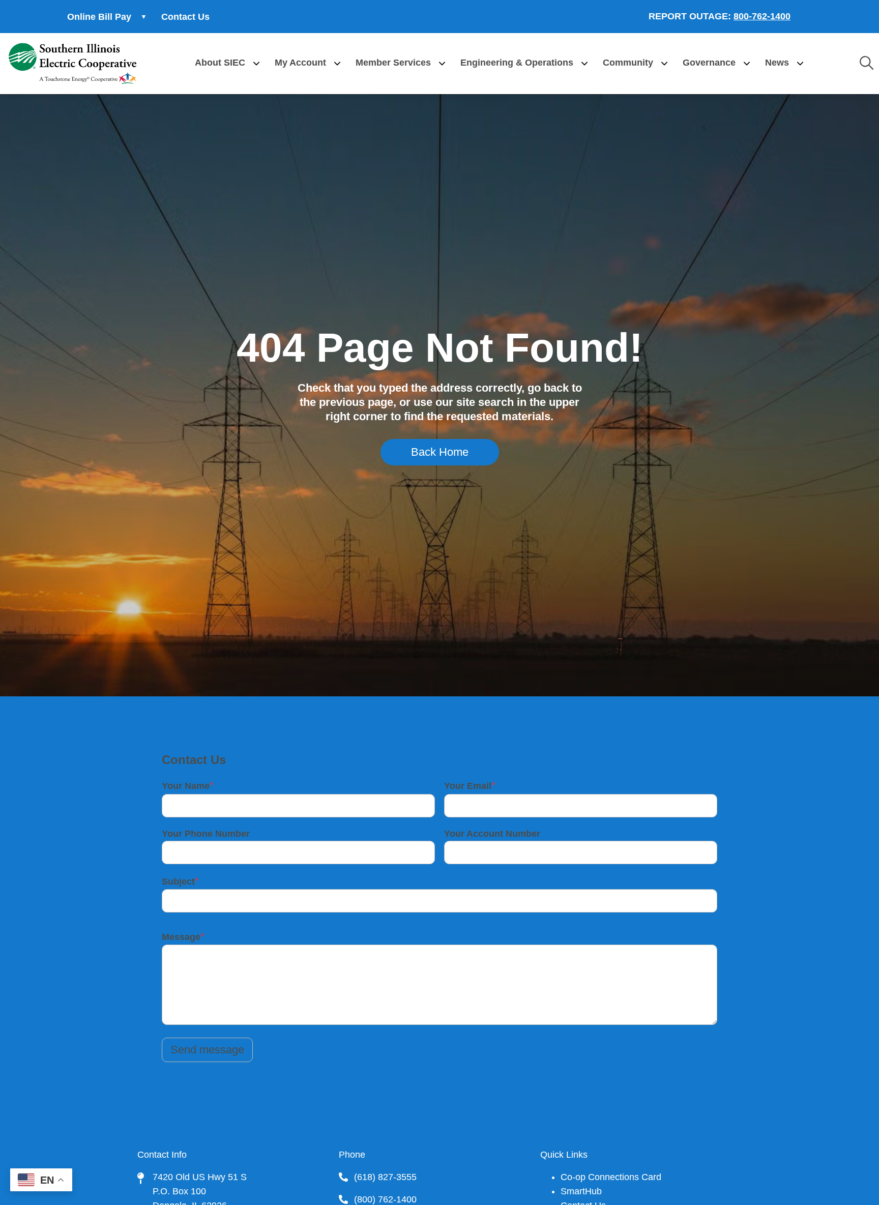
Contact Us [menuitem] (185, 17)
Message (181, 937)
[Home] (72, 63)
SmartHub (581, 1191)
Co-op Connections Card (611, 1177)
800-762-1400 (762, 16)
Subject (178, 881)
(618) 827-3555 (385, 1177)
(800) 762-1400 (385, 1199)
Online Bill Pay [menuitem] (94, 20)
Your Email (467, 786)
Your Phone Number (206, 834)
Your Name (186, 786)
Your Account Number (492, 834)
